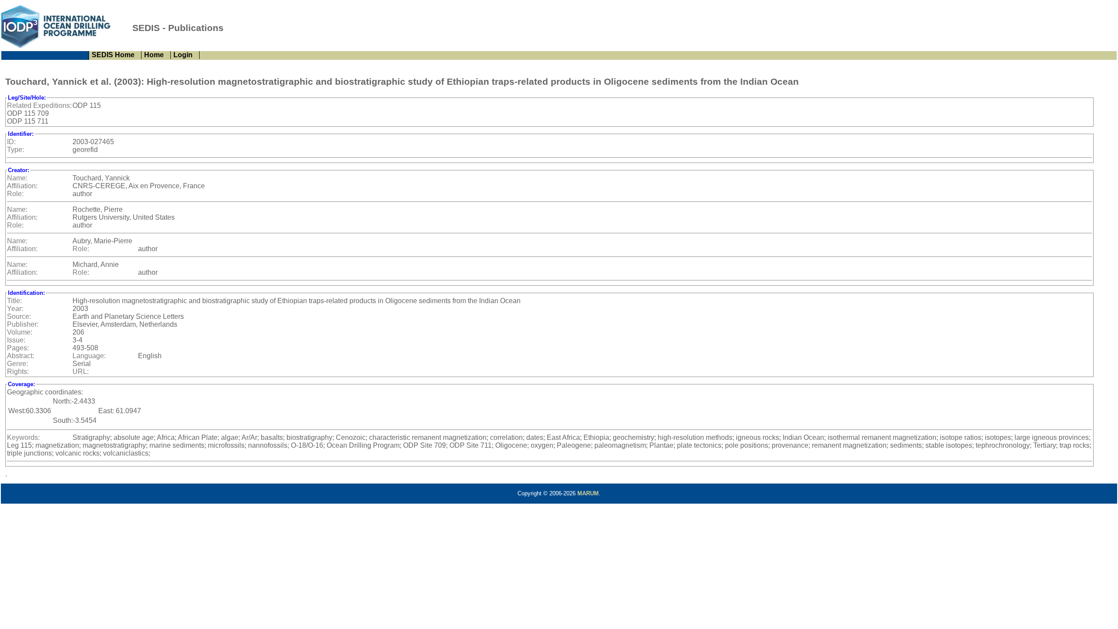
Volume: (19, 332)
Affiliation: (22, 186)
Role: (15, 193)
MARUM (588, 493)
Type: (15, 149)
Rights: (18, 371)
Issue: (16, 340)
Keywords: (23, 437)
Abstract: (20, 355)
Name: (17, 178)
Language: (89, 355)
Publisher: (22, 324)
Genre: (17, 363)
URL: (80, 371)
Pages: (18, 348)
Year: (15, 308)
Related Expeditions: (39, 105)
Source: (19, 316)
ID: (11, 141)
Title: (14, 300)
